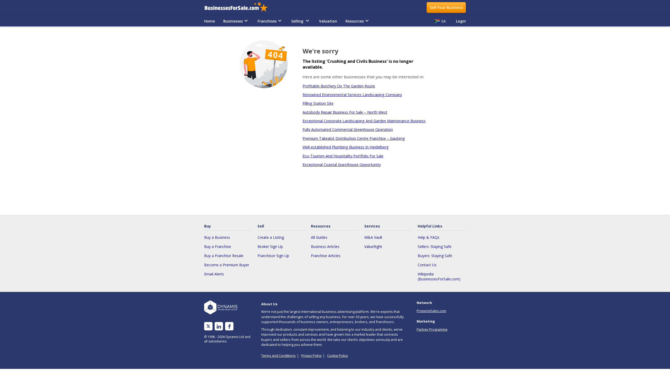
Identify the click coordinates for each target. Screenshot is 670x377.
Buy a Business (217, 237)
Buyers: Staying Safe (435, 255)
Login (461, 21)
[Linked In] (219, 326)
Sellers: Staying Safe (434, 246)
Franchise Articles (325, 255)
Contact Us (427, 264)
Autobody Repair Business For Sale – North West (345, 112)
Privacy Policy (311, 355)
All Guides (319, 237)
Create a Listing (271, 237)
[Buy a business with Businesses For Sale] (239, 7)
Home (209, 21)
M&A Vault (373, 237)
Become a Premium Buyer (226, 264)
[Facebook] (229, 326)
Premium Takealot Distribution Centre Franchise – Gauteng (354, 138)
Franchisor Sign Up (273, 255)
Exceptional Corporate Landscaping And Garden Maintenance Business (364, 120)
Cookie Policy (337, 355)
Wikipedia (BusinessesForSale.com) (439, 276)
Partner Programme (432, 329)
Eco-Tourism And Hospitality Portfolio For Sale (343, 155)
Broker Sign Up (270, 246)
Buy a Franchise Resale (223, 255)
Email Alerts (214, 273)
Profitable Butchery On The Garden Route (339, 86)
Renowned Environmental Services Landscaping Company (352, 94)
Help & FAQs (428, 237)
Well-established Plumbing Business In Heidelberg (346, 147)
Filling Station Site (318, 103)
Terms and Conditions (278, 355)
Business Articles (325, 246)
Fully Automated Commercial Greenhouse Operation (348, 129)
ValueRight (373, 246)
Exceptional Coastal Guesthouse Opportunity (342, 164)
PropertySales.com (431, 310)
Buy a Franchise (217, 246)
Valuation (328, 21)
